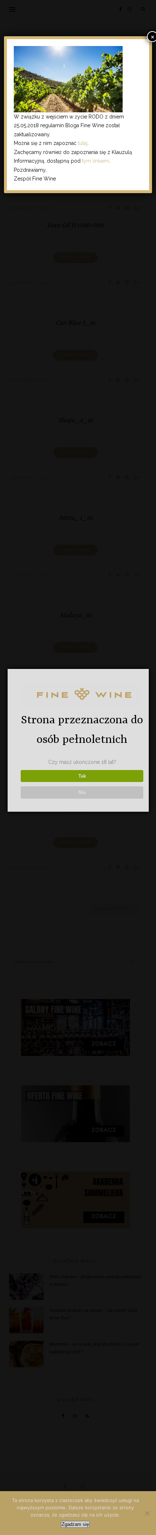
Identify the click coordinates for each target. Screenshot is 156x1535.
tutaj (82, 143)
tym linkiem (95, 161)
